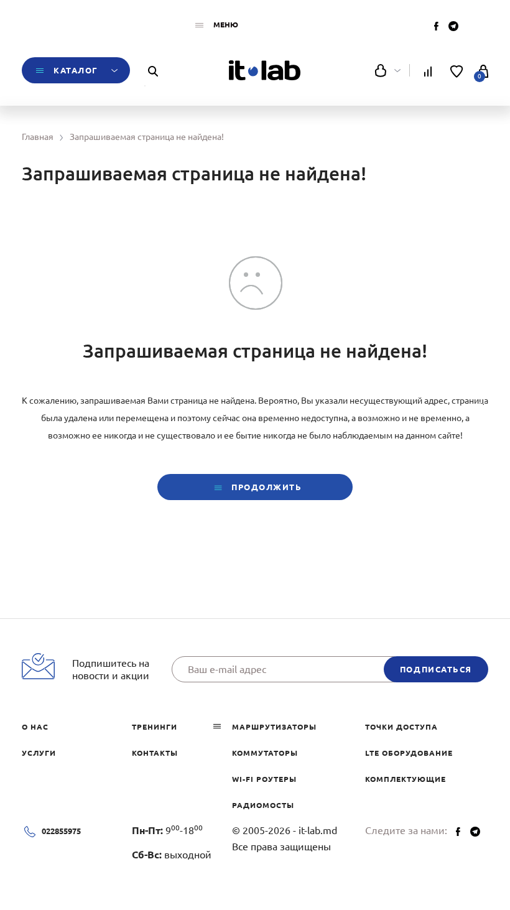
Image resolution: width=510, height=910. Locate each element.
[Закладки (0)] (457, 70)
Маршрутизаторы (274, 727)
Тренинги (154, 727)
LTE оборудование (409, 753)
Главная (37, 137)
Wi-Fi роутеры (264, 779)
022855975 (61, 831)
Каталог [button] (75, 70)
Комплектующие (405, 779)
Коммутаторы (265, 753)
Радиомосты (263, 805)
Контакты (155, 753)
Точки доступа (401, 727)
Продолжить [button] (265, 487)
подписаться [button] (436, 669)
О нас (35, 727)
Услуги (39, 753)
